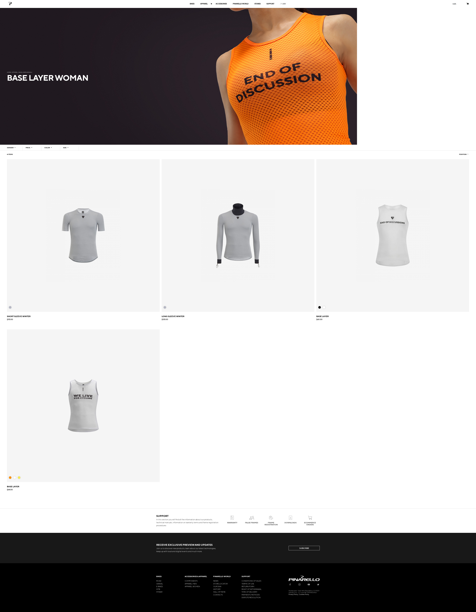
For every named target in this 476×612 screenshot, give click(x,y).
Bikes (159, 576)
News (215, 581)
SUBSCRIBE (304, 548)
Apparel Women (192, 586)
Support (246, 576)
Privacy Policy (293, 594)
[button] (454, 3)
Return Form (248, 586)
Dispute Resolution (251, 597)
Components (191, 581)
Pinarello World (222, 576)
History (217, 589)
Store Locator (220, 584)
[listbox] (11, 308)
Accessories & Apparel (196, 576)
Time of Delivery (249, 592)
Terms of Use (248, 584)
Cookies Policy (304, 594)
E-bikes (159, 586)
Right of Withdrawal (252, 589)
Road (158, 581)
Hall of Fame (219, 592)
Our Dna (217, 586)
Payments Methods (251, 595)
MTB (158, 589)
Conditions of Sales (251, 581)
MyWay (159, 592)
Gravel (159, 584)
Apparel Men (191, 584)
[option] (10, 307)
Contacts (218, 595)
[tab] (13, 148)
